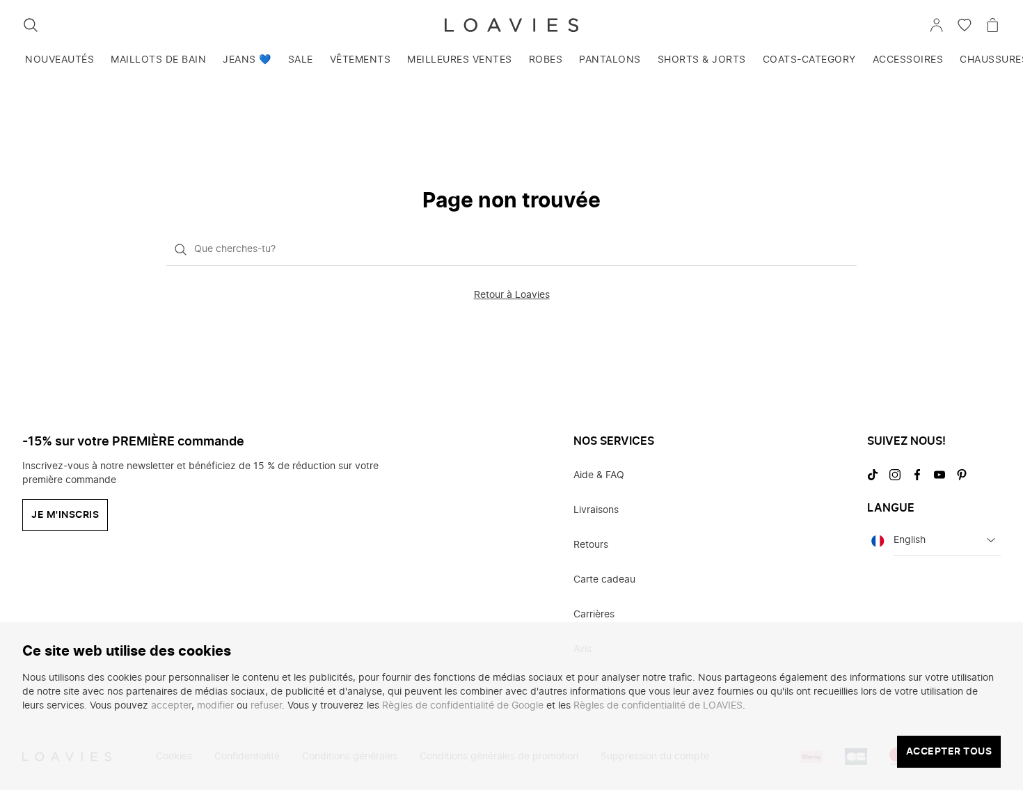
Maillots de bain (158, 60)
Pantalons (610, 60)
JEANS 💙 (247, 60)
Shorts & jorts (702, 60)
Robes (546, 60)
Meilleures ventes (459, 60)
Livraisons (596, 510)
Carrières (593, 614)
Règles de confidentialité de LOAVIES (658, 706)
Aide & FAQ (598, 475)
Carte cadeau (604, 580)
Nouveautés (59, 60)
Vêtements (360, 60)
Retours (590, 545)
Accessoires (908, 60)
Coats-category (809, 60)
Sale (300, 60)
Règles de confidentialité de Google (463, 706)
